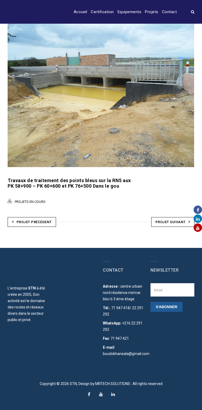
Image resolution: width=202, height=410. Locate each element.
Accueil (80, 11)
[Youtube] (101, 394)
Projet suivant (170, 222)
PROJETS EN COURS (30, 202)
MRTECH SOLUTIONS (113, 384)
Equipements (130, 11)
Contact (169, 11)
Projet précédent (34, 222)
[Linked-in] (113, 394)
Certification (102, 11)
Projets (151, 11)
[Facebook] (89, 394)
